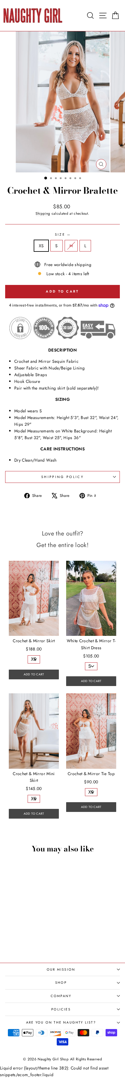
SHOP (61, 982)
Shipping (42, 213)
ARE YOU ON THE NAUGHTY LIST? (61, 1022)
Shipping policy (62, 476)
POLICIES (61, 1009)
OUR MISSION (61, 969)
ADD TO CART (34, 674)
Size (62, 234)
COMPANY (61, 995)
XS (41, 246)
